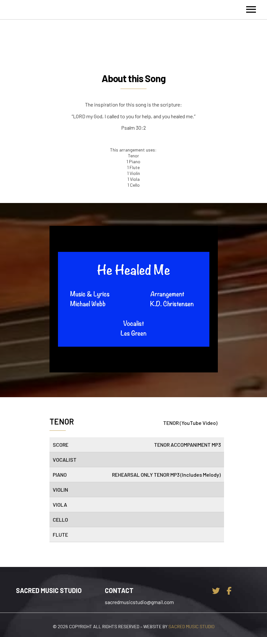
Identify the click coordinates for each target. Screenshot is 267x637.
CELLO (60, 519)
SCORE (60, 445)
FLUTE (60, 534)
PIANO (60, 474)
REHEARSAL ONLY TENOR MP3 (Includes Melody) (166, 474)
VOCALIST (65, 459)
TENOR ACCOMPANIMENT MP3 (187, 445)
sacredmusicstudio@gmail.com (139, 602)
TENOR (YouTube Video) (190, 423)
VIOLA (60, 504)
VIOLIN (60, 489)
